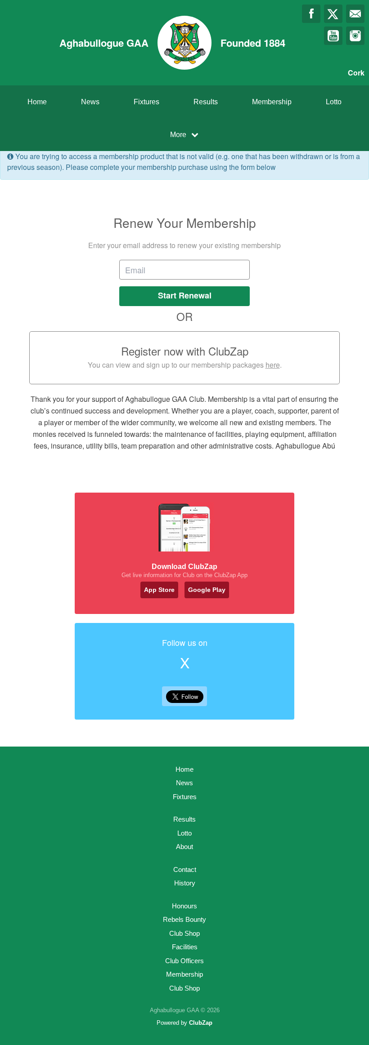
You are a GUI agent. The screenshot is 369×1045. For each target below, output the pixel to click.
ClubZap (200, 1022)
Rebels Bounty (184, 919)
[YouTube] (333, 36)
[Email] (355, 13)
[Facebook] (311, 13)
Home (37, 102)
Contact (184, 869)
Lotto (334, 102)
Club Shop (184, 933)
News (90, 102)
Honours (184, 906)
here (273, 365)
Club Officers (184, 961)
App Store (159, 589)
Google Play (206, 589)
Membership (272, 102)
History (184, 883)
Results (206, 102)
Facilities (185, 947)
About (184, 846)
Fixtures (146, 102)
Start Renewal (185, 295)
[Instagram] (355, 36)
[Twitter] (333, 13)
